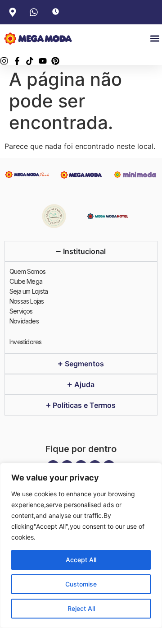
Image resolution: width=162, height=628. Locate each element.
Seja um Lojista (28, 291)
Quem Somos (27, 271)
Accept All (81, 559)
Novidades (24, 321)
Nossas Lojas (26, 301)
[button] (154, 38)
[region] (81, 545)
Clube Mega (25, 281)
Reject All (81, 608)
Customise (81, 584)
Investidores (25, 342)
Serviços (21, 311)
